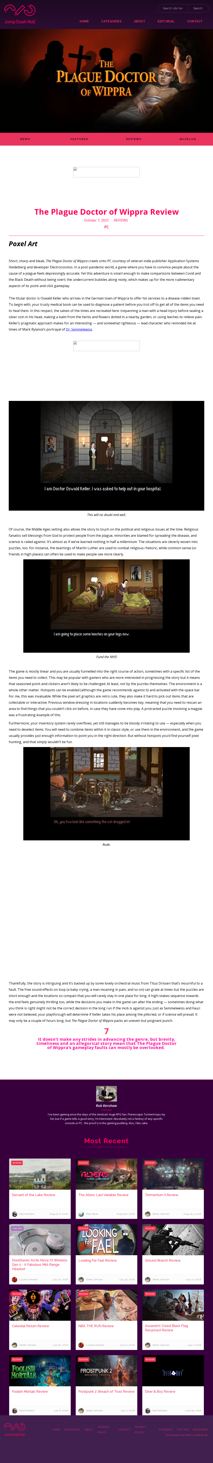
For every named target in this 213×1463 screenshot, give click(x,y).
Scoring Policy (103, 1430)
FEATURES (79, 139)
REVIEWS (133, 139)
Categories (72, 1429)
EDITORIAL (166, 21)
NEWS (25, 139)
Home (84, 21)
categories (111, 21)
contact (195, 21)
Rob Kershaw (106, 1106)
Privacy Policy (140, 1430)
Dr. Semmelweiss (79, 329)
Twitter (183, 1429)
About (88, 1429)
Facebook (166, 1429)
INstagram (200, 1429)
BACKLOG (188, 139)
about (139, 21)
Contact (125, 1429)
